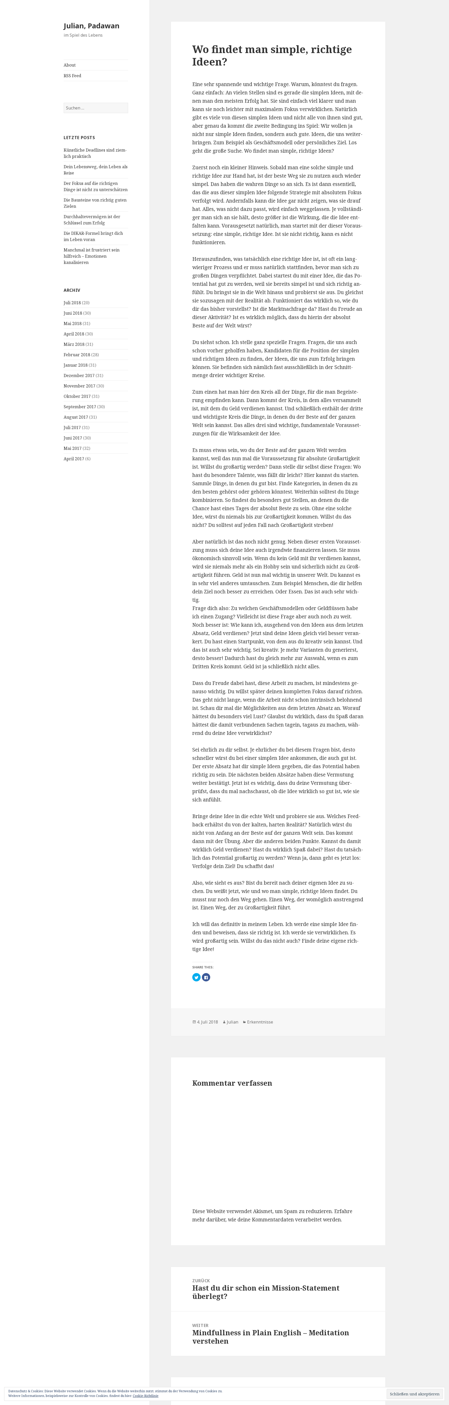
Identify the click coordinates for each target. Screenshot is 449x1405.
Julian (232, 1022)
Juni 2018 (73, 313)
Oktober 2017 (77, 396)
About (70, 65)
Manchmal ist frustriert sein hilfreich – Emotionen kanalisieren (92, 256)
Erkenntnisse (260, 1022)
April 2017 (74, 459)
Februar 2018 (77, 355)
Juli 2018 (72, 303)
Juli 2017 (72, 427)
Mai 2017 (73, 448)
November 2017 (79, 386)
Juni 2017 (73, 438)
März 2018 (74, 344)
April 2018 (74, 334)
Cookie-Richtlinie (146, 1396)
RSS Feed (72, 76)
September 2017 (80, 407)
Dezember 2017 (79, 375)
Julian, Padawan (92, 25)
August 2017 (76, 417)
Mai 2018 (73, 323)
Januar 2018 (76, 365)
